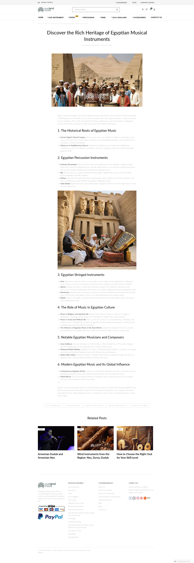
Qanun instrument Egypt (140, 405)
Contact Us (156, 17)
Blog (135, 2)
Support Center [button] (147, 2)
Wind (70, 493)
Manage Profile (73, 537)
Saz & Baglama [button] (119, 18)
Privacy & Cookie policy (107, 493)
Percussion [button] (88, 18)
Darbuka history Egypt (73, 405)
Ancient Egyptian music (54, 405)
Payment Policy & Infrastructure (109, 497)
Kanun (73, 17)
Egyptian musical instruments (94, 405)
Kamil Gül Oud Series (75, 509)
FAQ (100, 503)
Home (40, 17)
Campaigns (72, 518)
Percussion (72, 490)
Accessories (72, 500)
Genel (97, 45)
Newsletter (72, 534)
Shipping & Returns (105, 500)
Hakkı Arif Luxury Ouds (76, 503)
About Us (102, 487)
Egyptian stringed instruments (118, 405)
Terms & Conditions (105, 490)
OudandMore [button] (122, 2)
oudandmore (88, 45)
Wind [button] (103, 18)
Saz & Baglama (73, 497)
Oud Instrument (73, 487)
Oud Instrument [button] (56, 18)
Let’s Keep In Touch (74, 531)
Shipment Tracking (47, 2)
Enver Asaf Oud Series (76, 506)
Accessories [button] (139, 18)
